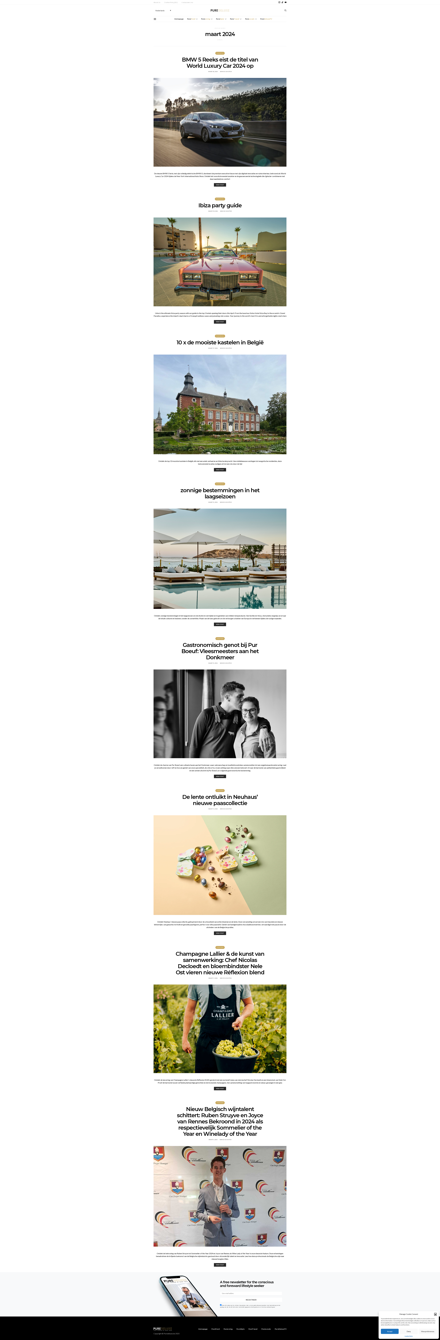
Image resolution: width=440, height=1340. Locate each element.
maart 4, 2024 (213, 1139)
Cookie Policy (409, 1336)
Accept (389, 1331)
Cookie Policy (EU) (170, 2)
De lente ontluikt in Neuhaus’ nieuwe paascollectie (220, 800)
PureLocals (266, 1329)
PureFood (220, 638)
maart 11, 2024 (213, 978)
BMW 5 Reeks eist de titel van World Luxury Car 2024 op (220, 62)
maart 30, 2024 (213, 71)
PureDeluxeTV (280, 1329)
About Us (157, 2)
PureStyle (220, 53)
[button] (435, 1314)
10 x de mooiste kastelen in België (220, 342)
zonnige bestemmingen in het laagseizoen (220, 493)
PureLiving (228, 1329)
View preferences (427, 1331)
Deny (409, 1331)
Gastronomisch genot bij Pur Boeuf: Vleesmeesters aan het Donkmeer (220, 651)
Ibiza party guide (220, 205)
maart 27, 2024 (213, 348)
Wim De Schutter (226, 71)
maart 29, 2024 (213, 211)
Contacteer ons (187, 2)
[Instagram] (279, 2)
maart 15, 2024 (213, 502)
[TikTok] (282, 2)
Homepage (179, 19)
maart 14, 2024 (213, 809)
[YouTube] (285, 2)
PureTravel (220, 199)
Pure (191, 19)
